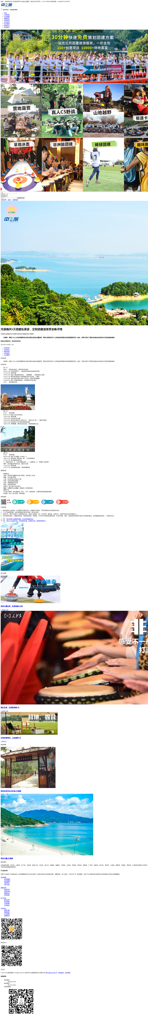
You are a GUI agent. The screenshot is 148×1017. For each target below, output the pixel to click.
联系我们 (7, 27)
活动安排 (7, 349)
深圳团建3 (7, 881)
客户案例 (7, 23)
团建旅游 (7, 915)
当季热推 (7, 14)
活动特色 (7, 348)
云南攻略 (7, 903)
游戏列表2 (7, 891)
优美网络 (67, 972)
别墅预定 (7, 882)
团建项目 (7, 18)
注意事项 (7, 355)
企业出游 (7, 22)
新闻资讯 (7, 25)
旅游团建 (7, 901)
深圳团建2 (7, 879)
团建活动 (7, 893)
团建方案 (7, 910)
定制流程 (7, 353)
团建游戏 (3, 887)
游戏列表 (7, 889)
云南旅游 (7, 905)
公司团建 (7, 914)
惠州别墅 (7, 900)
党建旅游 (7, 20)
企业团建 (7, 16)
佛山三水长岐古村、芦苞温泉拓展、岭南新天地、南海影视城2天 (26, 521)
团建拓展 (7, 912)
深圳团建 (3, 877)
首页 (5, 13)
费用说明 (7, 351)
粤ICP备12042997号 (51, 972)
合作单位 (3, 908)
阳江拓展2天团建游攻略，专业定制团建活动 (20, 519)
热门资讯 (3, 898)
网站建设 (61, 972)
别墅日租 (7, 884)
